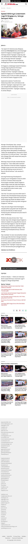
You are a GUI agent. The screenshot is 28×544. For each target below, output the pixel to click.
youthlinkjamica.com (6, 528)
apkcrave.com (4, 430)
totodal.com (4, 429)
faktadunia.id (4, 447)
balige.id (3, 523)
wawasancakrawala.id (6, 463)
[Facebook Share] (14, 310)
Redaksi (24, 536)
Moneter (3, 11)
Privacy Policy (16, 536)
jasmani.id (3, 509)
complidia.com (4, 434)
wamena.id (3, 518)
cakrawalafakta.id (5, 466)
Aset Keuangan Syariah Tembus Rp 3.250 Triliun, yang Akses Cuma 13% (13, 297)
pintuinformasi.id (5, 468)
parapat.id (3, 519)
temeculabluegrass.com (7, 424)
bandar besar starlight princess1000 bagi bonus (12, 413)
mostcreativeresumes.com (7, 439)
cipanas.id (3, 511)
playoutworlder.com (6, 422)
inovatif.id (3, 514)
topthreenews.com (5, 524)
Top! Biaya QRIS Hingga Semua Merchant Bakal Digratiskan (13, 304)
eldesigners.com (5, 425)
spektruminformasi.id (6, 475)
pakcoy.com (4, 488)
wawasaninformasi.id (6, 470)
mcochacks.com (5, 437)
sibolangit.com (4, 497)
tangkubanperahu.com (6, 496)
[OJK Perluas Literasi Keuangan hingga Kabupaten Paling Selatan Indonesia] (7, 334)
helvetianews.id (4, 454)
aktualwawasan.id (5, 477)
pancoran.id (4, 508)
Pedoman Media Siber (17, 538)
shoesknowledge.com (6, 444)
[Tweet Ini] (17, 310)
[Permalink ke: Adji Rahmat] (2, 21)
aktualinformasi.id (5, 446)
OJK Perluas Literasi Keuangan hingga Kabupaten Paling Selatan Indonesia (13, 293)
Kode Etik (9, 536)
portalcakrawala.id (5, 473)
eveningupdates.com (6, 435)
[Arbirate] (11, 4)
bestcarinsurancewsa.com (7, 432)
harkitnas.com (4, 494)
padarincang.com (5, 503)
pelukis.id (3, 506)
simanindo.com (5, 501)
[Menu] (2, 4)
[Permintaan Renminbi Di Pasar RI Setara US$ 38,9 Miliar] (7, 349)
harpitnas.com (4, 490)
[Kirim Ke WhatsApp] (26, 310)
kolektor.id (3, 504)
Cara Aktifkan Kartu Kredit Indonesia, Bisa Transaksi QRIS (11, 290)
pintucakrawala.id (5, 461)
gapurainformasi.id (5, 449)
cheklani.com (4, 427)
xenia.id (3, 516)
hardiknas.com (4, 487)
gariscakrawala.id (5, 451)
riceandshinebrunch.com (7, 442)
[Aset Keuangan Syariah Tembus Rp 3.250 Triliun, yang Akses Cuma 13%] (21, 334)
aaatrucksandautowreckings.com (9, 526)
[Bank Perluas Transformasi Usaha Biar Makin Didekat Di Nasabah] (7, 320)
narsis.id (3, 482)
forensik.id (3, 485)
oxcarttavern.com (5, 440)
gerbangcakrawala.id (6, 452)
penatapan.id (4, 521)
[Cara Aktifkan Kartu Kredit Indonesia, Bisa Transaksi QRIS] (21, 320)
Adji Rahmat (6, 21)
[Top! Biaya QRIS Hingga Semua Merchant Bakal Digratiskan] (21, 349)
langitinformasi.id (5, 460)
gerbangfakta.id (5, 478)
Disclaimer (7, 538)
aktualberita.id (4, 465)
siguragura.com (5, 499)
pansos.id (3, 483)
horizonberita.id (5, 471)
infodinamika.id (4, 480)
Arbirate (19, 540)
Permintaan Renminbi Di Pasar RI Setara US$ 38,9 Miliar (13, 300)
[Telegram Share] (23, 310)
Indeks (3, 536)
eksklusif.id (3, 513)
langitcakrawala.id (5, 458)
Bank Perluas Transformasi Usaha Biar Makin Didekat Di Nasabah (12, 286)
